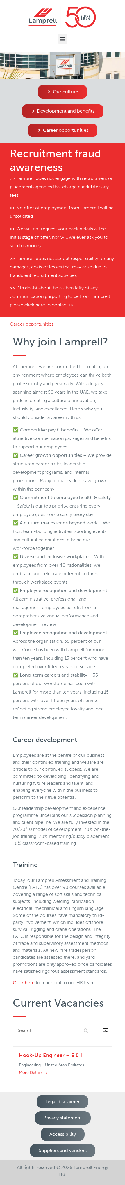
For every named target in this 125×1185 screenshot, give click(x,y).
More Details (31, 1072)
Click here (24, 982)
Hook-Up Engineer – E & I (50, 1055)
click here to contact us (49, 305)
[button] (62, 39)
